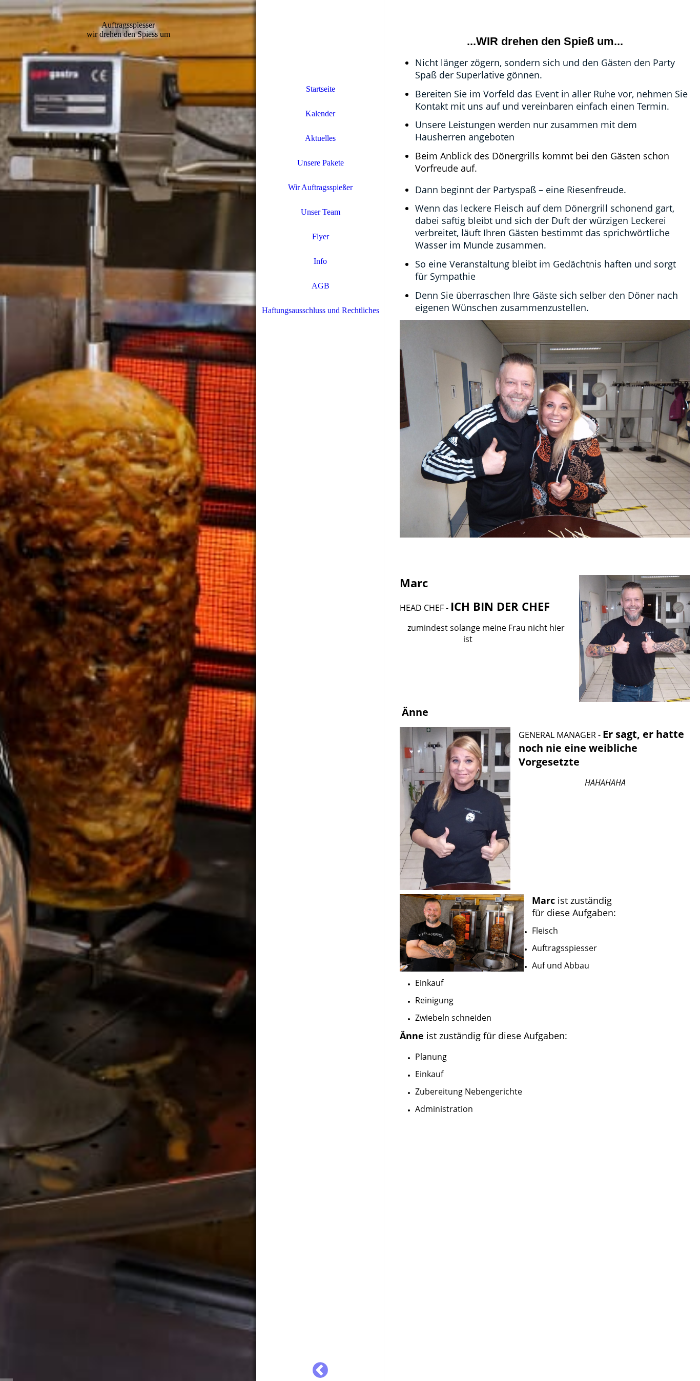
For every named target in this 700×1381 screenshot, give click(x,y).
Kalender (320, 113)
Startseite (320, 89)
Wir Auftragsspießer (320, 187)
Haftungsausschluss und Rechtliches (320, 310)
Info (320, 261)
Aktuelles (320, 138)
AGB (321, 285)
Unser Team (320, 212)
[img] (128, 690)
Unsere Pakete (320, 162)
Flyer (320, 236)
